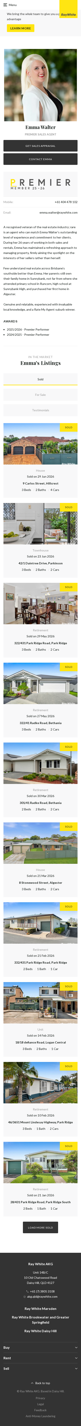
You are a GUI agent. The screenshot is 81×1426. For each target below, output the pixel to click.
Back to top (42, 1383)
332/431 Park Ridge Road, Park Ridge (40, 962)
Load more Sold (40, 1227)
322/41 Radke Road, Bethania (41, 723)
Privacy (40, 1398)
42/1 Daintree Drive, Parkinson (41, 563)
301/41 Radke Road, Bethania (41, 803)
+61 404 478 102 (66, 202)
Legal (40, 1404)
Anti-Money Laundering (40, 1416)
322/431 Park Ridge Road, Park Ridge (40, 643)
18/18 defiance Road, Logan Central (40, 1042)
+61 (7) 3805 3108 (42, 1291)
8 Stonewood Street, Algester (40, 882)
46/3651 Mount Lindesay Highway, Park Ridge (40, 1122)
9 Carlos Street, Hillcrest (41, 483)
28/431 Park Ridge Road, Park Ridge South (40, 1202)
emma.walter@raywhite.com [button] (59, 212)
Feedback (40, 1410)
